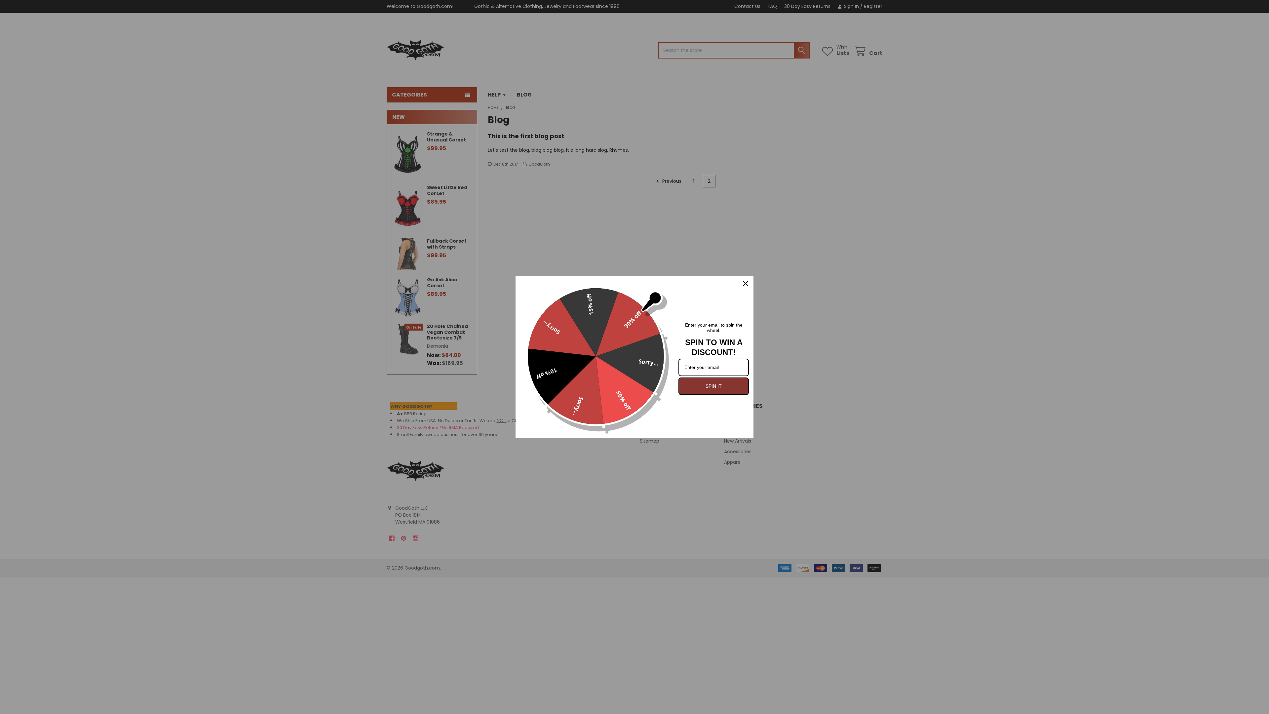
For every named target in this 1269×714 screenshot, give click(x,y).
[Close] (745, 284)
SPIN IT (714, 386)
